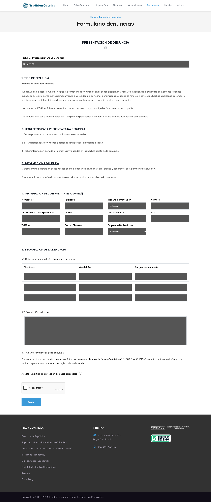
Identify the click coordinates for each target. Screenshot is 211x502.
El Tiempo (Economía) (33, 454)
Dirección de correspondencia (38, 212)
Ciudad (68, 212)
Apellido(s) (70, 199)
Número (155, 199)
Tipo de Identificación (119, 199)
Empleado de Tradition (120, 225)
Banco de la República (33, 436)
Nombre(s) (27, 199)
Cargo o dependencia (146, 267)
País (153, 212)
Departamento (116, 212)
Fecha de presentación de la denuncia (43, 57)
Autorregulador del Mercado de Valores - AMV (47, 448)
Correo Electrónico (75, 225)
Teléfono (26, 225)
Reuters (26, 473)
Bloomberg (27, 479)
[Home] (39, 5)
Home (93, 17)
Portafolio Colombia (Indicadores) (39, 467)
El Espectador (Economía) (35, 460)
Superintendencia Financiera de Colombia (44, 442)
